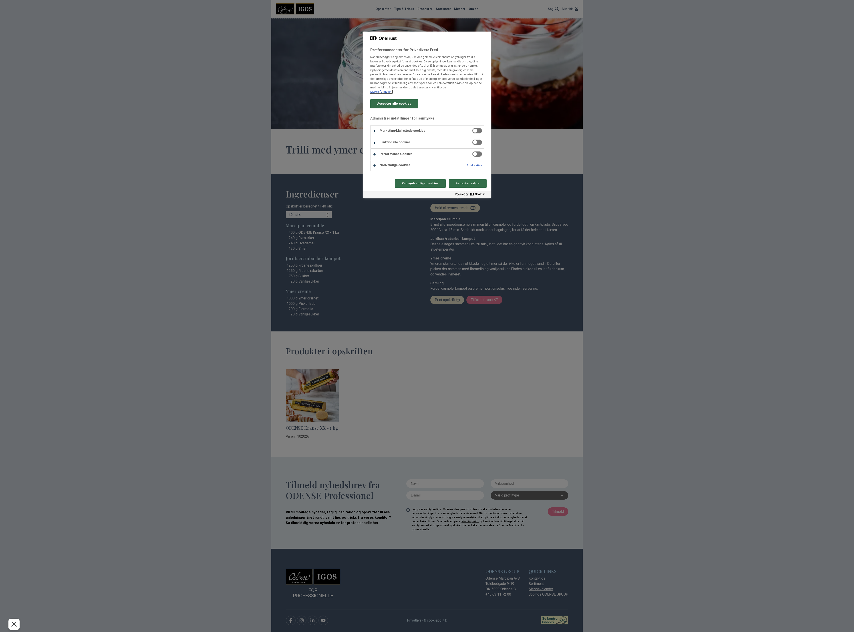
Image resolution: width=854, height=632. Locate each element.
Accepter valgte (467, 183)
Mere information (381, 91)
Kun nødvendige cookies (420, 183)
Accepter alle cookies (394, 104)
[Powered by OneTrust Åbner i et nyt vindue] (472, 195)
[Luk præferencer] (14, 624)
